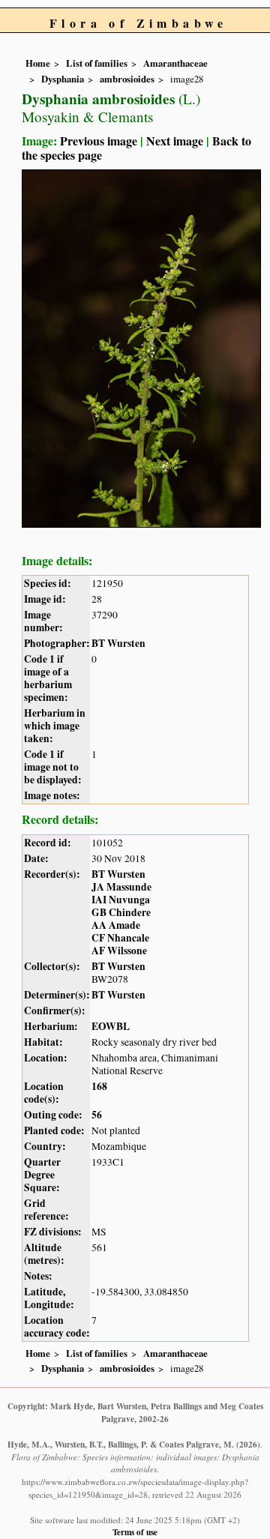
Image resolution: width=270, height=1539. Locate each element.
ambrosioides (127, 78)
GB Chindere (121, 912)
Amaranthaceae (175, 63)
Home (38, 63)
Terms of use (135, 1532)
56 (97, 1114)
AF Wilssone (119, 950)
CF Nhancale (120, 937)
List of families (97, 63)
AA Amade (116, 925)
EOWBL (111, 1026)
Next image (174, 140)
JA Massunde (122, 886)
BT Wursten (119, 643)
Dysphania (62, 78)
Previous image (98, 140)
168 (99, 1086)
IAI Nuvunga (121, 899)
